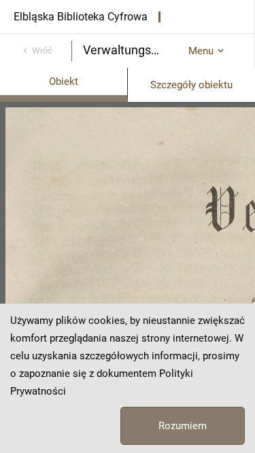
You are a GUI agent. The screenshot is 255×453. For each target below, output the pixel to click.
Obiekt (63, 81)
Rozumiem (182, 426)
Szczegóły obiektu (191, 85)
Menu (201, 51)
